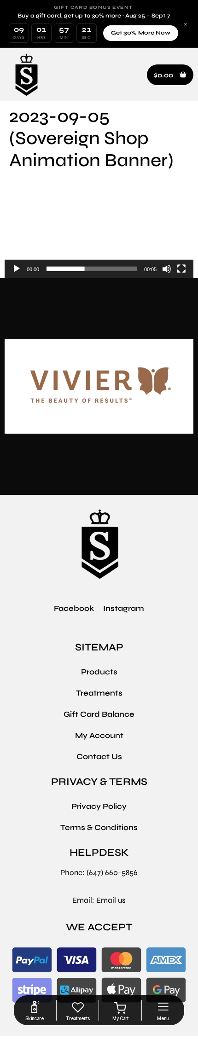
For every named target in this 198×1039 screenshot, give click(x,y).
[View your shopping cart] (120, 1008)
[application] (99, 228)
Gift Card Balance (99, 714)
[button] (170, 75)
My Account (99, 735)
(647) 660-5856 (112, 872)
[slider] (92, 269)
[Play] (16, 268)
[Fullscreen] (181, 268)
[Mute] (166, 268)
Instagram (123, 608)
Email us (111, 900)
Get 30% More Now (140, 32)
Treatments (99, 693)
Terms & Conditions (99, 827)
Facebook (74, 608)
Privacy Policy (99, 806)
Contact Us (99, 756)
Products (99, 672)
